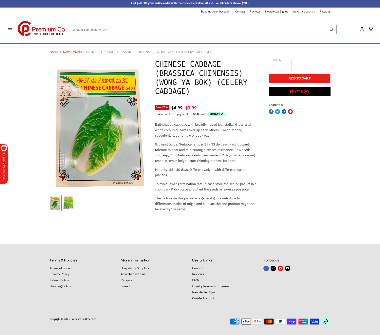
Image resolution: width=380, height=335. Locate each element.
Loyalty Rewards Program (210, 286)
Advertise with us (304, 11)
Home (54, 52)
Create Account (203, 298)
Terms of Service (61, 268)
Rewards (325, 11)
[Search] (331, 29)
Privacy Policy (59, 274)
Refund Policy (59, 280)
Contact (240, 11)
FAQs (196, 280)
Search (126, 286)
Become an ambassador (216, 11)
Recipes (126, 280)
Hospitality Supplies (135, 268)
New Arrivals (72, 52)
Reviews (255, 11)
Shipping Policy (60, 286)
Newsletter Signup (276, 11)
